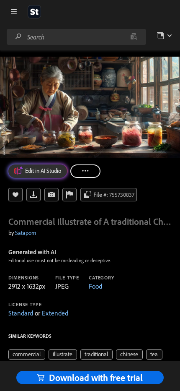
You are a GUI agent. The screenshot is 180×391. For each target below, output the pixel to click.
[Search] (18, 36)
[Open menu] (14, 11)
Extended (55, 313)
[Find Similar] (51, 194)
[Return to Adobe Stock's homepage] (34, 11)
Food (95, 286)
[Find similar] (134, 37)
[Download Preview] (33, 194)
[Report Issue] (69, 194)
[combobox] (76, 37)
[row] (26, 354)
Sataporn (25, 233)
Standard (20, 313)
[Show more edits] (85, 171)
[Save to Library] (15, 194)
